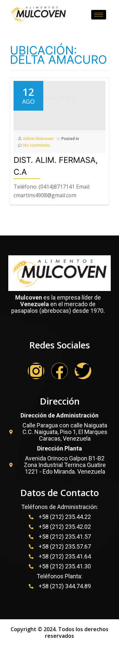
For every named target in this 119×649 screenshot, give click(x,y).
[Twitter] (83, 371)
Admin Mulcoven (38, 138)
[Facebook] (59, 371)
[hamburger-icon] (98, 14)
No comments (36, 145)
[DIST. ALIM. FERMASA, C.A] (59, 102)
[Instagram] (36, 371)
